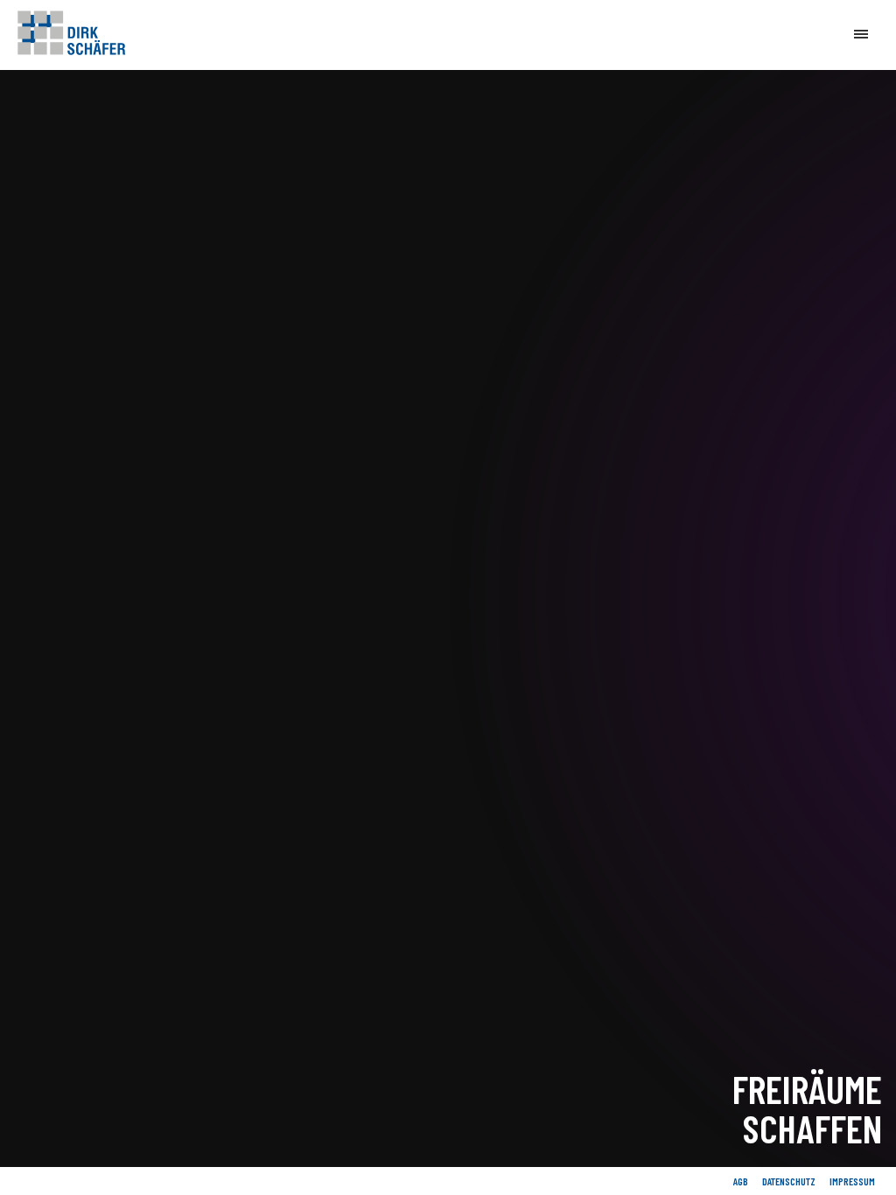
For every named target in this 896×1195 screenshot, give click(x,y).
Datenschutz (789, 1181)
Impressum (852, 1181)
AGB (740, 1181)
